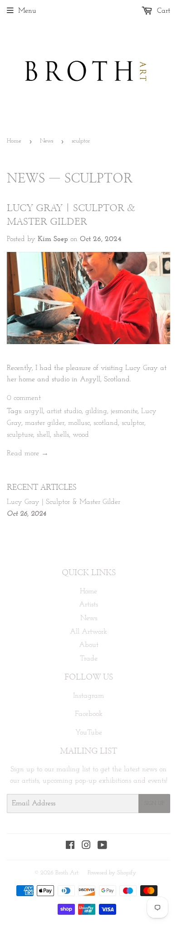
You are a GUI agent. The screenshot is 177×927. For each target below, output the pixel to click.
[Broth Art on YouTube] (102, 846)
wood (81, 435)
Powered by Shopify (112, 873)
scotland (105, 423)
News (46, 141)
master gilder (44, 423)
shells (61, 435)
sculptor (133, 423)
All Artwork (88, 632)
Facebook (89, 714)
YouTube (88, 732)
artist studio (64, 411)
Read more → (28, 453)
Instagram (88, 696)
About (88, 645)
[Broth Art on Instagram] (86, 846)
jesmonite (124, 411)
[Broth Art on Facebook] (70, 846)
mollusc (79, 423)
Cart (162, 11)
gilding (96, 411)
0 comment (24, 398)
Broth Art (67, 873)
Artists (88, 604)
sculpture (20, 435)
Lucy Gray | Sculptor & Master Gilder (63, 502)
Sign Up (154, 803)
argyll (34, 411)
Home (14, 141)
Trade (89, 658)
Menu (27, 11)
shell (43, 435)
